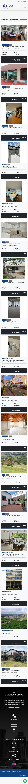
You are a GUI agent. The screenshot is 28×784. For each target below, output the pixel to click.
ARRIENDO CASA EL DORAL (8, 166)
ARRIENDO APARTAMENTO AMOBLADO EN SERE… (13, 554)
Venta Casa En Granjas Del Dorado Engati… (13, 399)
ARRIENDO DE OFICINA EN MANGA (9, 321)
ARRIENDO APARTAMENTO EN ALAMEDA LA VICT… (13, 360)
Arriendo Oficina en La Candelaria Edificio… (13, 593)
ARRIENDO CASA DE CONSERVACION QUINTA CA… (13, 670)
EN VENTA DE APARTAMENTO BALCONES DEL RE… (13, 437)
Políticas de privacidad (14, 707)
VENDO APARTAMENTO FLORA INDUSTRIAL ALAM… (13, 282)
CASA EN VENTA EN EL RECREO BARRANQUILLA (12, 515)
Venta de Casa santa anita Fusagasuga (11, 243)
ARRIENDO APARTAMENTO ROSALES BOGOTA (12, 127)
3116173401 (14, 724)
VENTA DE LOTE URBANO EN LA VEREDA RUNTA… (12, 631)
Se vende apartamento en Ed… (13, 47)
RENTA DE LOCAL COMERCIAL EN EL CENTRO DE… (13, 88)
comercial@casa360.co (14, 751)
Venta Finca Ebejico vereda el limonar (11, 476)
